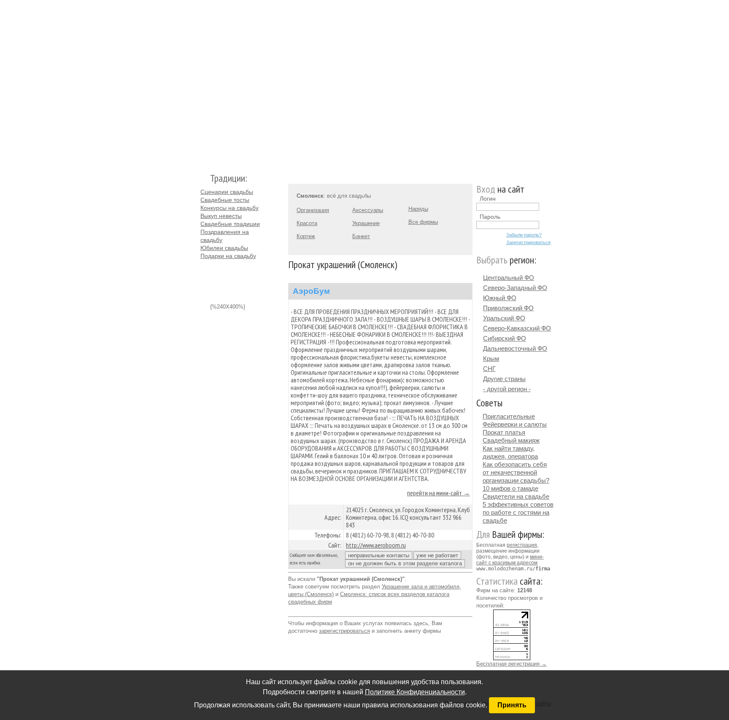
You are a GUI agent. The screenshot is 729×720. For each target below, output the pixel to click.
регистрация (522, 545)
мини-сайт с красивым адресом (510, 560)
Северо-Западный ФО (515, 287)
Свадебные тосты (224, 199)
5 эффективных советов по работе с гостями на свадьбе (518, 512)
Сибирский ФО (504, 338)
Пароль (490, 216)
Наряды (418, 209)
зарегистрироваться (344, 631)
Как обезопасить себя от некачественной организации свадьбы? (516, 472)
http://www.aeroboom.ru (376, 545)
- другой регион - (507, 388)
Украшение (366, 223)
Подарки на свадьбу (228, 256)
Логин (488, 198)
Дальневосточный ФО (515, 348)
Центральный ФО (508, 277)
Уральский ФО (504, 318)
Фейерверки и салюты (515, 424)
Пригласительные (509, 416)
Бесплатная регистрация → (511, 664)
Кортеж (306, 236)
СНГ (489, 368)
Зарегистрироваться (528, 242)
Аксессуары (367, 210)
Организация (313, 210)
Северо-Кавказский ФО (517, 328)
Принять (511, 705)
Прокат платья (504, 432)
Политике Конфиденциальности (415, 692)
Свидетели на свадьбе (516, 496)
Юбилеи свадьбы (224, 247)
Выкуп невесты (221, 215)
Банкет (361, 236)
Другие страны (504, 378)
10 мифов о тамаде (510, 488)
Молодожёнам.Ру (204, 82)
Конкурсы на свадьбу (229, 207)
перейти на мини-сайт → (438, 493)
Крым (491, 358)
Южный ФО (499, 297)
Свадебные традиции (230, 223)
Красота (307, 223)
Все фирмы (423, 222)
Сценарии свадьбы (226, 191)
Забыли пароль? (524, 234)
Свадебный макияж (511, 440)
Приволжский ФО (508, 308)
